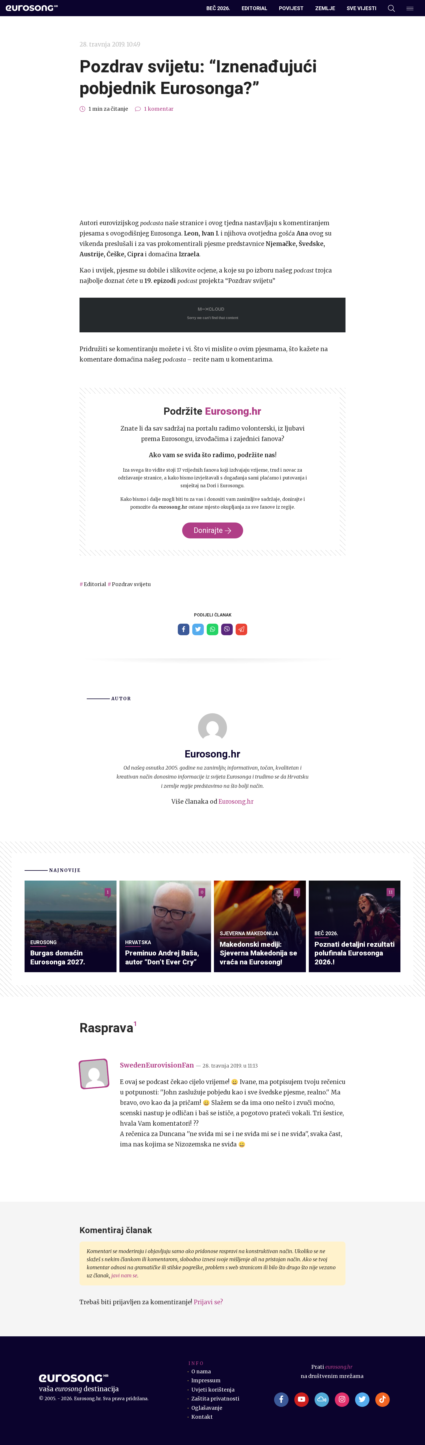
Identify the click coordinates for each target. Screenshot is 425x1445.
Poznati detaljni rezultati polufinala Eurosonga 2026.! (355, 953)
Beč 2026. (218, 8)
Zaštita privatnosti (215, 1399)
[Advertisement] (212, 165)
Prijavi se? (208, 1302)
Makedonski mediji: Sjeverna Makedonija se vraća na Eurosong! (258, 953)
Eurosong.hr (236, 801)
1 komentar (158, 109)
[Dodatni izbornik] (409, 8)
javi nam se (124, 1275)
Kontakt (202, 1417)
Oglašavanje (206, 1408)
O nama (201, 1371)
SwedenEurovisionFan (157, 1065)
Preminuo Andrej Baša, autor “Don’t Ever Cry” (162, 957)
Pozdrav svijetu (131, 584)
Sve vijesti (361, 8)
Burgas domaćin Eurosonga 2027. (57, 957)
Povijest (291, 8)
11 (391, 892)
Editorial (254, 8)
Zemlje (325, 8)
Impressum (206, 1380)
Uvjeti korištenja (212, 1390)
